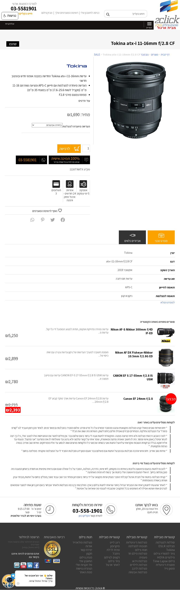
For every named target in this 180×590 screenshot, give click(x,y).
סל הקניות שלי (84, 565)
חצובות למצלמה (137, 546)
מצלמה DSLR (166, 546)
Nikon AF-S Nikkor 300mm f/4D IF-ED (132, 331)
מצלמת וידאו (139, 561)
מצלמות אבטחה (138, 572)
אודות (89, 546)
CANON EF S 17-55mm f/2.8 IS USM (133, 377)
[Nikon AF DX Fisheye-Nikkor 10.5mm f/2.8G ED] (166, 357)
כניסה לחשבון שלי (90, 13)
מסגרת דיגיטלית (165, 565)
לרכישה (64, 148)
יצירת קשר (86, 550)
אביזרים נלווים (132, 241)
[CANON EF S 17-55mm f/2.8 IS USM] (166, 381)
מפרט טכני (161, 241)
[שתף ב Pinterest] (42, 220)
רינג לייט (115, 542)
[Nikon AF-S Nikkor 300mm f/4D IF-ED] (166, 334)
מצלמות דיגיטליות (136, 542)
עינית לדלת (113, 550)
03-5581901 (24, 8)
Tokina (170, 550)
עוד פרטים (84, 101)
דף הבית (165, 54)
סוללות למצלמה (165, 542)
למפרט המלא (167, 302)
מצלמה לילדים (138, 565)
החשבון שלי (85, 561)
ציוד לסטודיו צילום (164, 553)
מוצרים (154, 54)
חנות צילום (141, 550)
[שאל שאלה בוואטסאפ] (32, 220)
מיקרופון (115, 546)
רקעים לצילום (112, 557)
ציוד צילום (114, 561)
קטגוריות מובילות (164, 537)
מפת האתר (85, 572)
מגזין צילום (46, 13)
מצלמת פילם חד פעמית (137, 555)
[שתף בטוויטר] (52, 220)
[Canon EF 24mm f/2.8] (166, 404)
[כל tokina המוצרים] (77, 66)
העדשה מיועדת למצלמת (76, 126)
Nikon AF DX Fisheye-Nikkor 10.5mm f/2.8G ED (134, 354)
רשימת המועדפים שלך (66, 13)
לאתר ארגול (113, 565)
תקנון (89, 553)
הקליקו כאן (84, 516)
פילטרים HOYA (166, 557)
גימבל (116, 553)
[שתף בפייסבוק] (63, 220)
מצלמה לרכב (139, 568)
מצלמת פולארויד (82, 542)
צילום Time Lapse (164, 561)
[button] (9, 581)
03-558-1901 (87, 510)
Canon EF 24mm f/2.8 (138, 399)
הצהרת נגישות (84, 568)
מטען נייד (169, 568)
